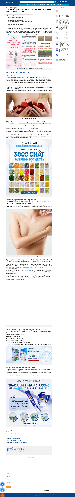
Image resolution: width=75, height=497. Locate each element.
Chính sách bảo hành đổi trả (47, 494)
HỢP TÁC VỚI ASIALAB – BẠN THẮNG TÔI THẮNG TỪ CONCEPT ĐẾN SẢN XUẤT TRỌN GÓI (63, 39)
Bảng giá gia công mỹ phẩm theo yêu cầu (15, 449)
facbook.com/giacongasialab (16, 440)
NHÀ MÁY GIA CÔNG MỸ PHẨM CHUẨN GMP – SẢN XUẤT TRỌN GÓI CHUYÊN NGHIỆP (63, 55)
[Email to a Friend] (29, 457)
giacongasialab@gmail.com (14, 438)
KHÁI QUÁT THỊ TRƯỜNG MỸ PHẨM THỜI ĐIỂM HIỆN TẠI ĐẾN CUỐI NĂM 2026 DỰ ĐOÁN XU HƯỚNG (64, 17)
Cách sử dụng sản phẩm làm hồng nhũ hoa (15, 20)
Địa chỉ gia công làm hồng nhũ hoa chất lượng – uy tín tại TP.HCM (20, 21)
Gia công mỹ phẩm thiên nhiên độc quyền (15, 451)
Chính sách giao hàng (36, 494)
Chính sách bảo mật (27, 494)
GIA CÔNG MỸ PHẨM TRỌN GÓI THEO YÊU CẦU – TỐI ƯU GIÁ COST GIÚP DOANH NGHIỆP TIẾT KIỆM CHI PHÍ (64, 22)
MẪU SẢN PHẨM (41, 4)
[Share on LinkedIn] (34, 457)
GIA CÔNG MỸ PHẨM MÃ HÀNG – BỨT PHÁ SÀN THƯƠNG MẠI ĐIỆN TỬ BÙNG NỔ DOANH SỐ (63, 11)
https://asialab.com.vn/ (15, 436)
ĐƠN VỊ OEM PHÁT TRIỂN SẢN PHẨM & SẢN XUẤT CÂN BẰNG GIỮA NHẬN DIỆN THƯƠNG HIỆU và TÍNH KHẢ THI (63, 27)
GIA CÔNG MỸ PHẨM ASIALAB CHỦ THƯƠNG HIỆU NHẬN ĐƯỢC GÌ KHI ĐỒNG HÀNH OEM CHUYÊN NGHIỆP (64, 44)
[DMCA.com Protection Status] (46, 490)
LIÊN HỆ (57, 4)
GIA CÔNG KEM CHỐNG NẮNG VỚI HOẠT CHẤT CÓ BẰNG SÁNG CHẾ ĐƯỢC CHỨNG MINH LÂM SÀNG (63, 33)
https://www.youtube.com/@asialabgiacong (18, 442)
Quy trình (53, 4)
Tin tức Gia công (14, 7)
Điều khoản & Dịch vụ (57, 494)
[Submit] (55, 2)
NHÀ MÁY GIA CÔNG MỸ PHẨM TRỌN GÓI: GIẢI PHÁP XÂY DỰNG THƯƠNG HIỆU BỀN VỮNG (64, 61)
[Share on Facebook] (25, 457)
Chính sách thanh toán (18, 494)
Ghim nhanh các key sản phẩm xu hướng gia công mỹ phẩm (19, 452)
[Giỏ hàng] (61, 4)
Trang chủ (29, 4)
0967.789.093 (63, 2)
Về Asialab (35, 4)
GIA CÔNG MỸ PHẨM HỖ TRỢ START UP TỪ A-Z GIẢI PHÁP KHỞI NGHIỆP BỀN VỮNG (64, 50)
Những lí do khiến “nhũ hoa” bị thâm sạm (15, 17)
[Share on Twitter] (27, 457)
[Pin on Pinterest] (32, 457)
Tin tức (47, 4)
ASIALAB (7, 2)
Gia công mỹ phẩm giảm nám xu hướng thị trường (17, 450)
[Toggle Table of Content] (30, 16)
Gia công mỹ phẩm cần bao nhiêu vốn (14, 448)
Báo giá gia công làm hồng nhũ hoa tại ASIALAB (16, 24)
